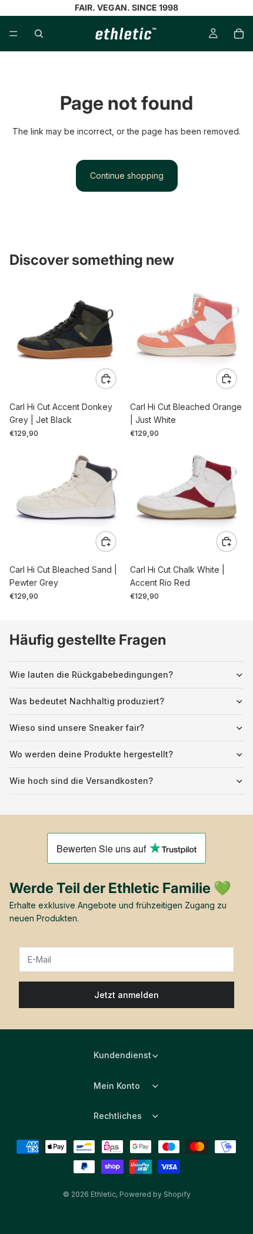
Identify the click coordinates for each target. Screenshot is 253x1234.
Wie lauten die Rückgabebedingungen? (91, 674)
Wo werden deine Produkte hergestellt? (91, 754)
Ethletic (103, 1194)
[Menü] (13, 33)
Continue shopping (127, 175)
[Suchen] (39, 34)
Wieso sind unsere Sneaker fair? (76, 728)
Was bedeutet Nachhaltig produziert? (86, 701)
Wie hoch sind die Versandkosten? (81, 781)
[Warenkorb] (239, 34)
